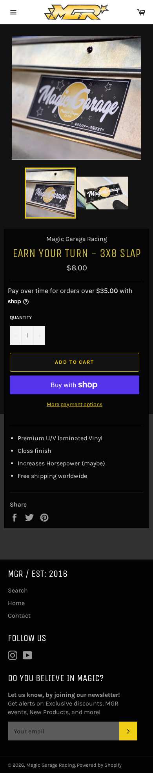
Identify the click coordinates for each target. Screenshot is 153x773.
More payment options (74, 404)
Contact (19, 615)
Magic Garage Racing (50, 765)
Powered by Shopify (99, 765)
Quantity (21, 317)
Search (18, 590)
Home (16, 603)
